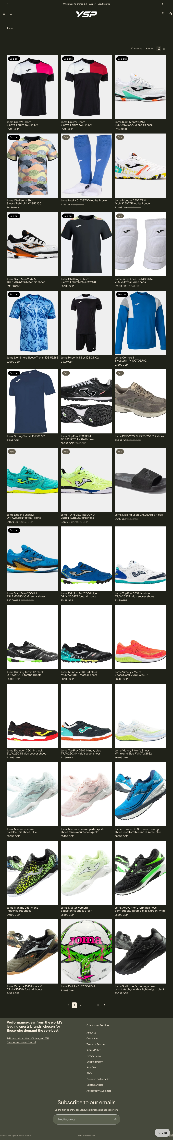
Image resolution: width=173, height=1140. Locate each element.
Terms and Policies (86, 1135)
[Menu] (4, 14)
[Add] (107, 978)
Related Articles (94, 1084)
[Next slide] (162, 4)
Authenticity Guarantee (98, 1090)
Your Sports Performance (19, 1135)
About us (91, 1032)
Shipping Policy (94, 1061)
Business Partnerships (98, 1079)
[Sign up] (115, 1119)
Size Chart (91, 1067)
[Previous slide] (8, 4)
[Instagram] (171, 1135)
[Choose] (107, 192)
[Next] (105, 1005)
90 (99, 1005)
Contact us (92, 1038)
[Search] (11, 14)
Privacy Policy (93, 1055)
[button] (149, 48)
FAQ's (89, 1073)
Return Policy (93, 1050)
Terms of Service (95, 1044)
